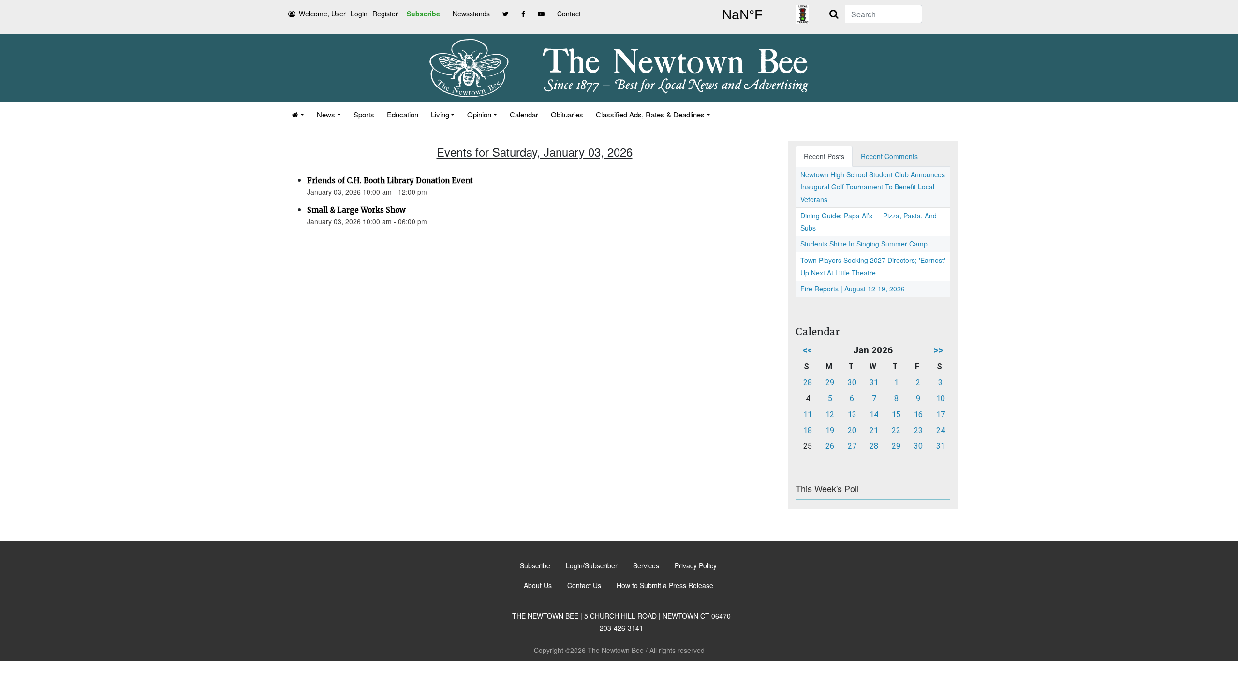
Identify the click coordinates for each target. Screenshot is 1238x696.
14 (874, 414)
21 (874, 430)
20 (852, 430)
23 (918, 430)
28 (807, 382)
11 (807, 414)
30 (852, 382)
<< (807, 350)
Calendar (524, 114)
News (326, 114)
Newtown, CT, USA (742, 15)
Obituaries (567, 114)
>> (938, 350)
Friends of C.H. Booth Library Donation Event (390, 180)
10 (940, 398)
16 (918, 414)
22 (896, 430)
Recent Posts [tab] (824, 156)
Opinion (479, 114)
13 (852, 414)
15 (896, 414)
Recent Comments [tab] (889, 156)
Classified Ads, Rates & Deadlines (650, 114)
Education (402, 114)
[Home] (298, 114)
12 (829, 414)
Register (385, 13)
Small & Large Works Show (356, 210)
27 (852, 445)
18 (807, 430)
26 (829, 445)
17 (940, 414)
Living (440, 114)
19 (829, 430)
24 (940, 430)
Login (359, 13)
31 (874, 382)
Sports (364, 114)
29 (829, 382)
